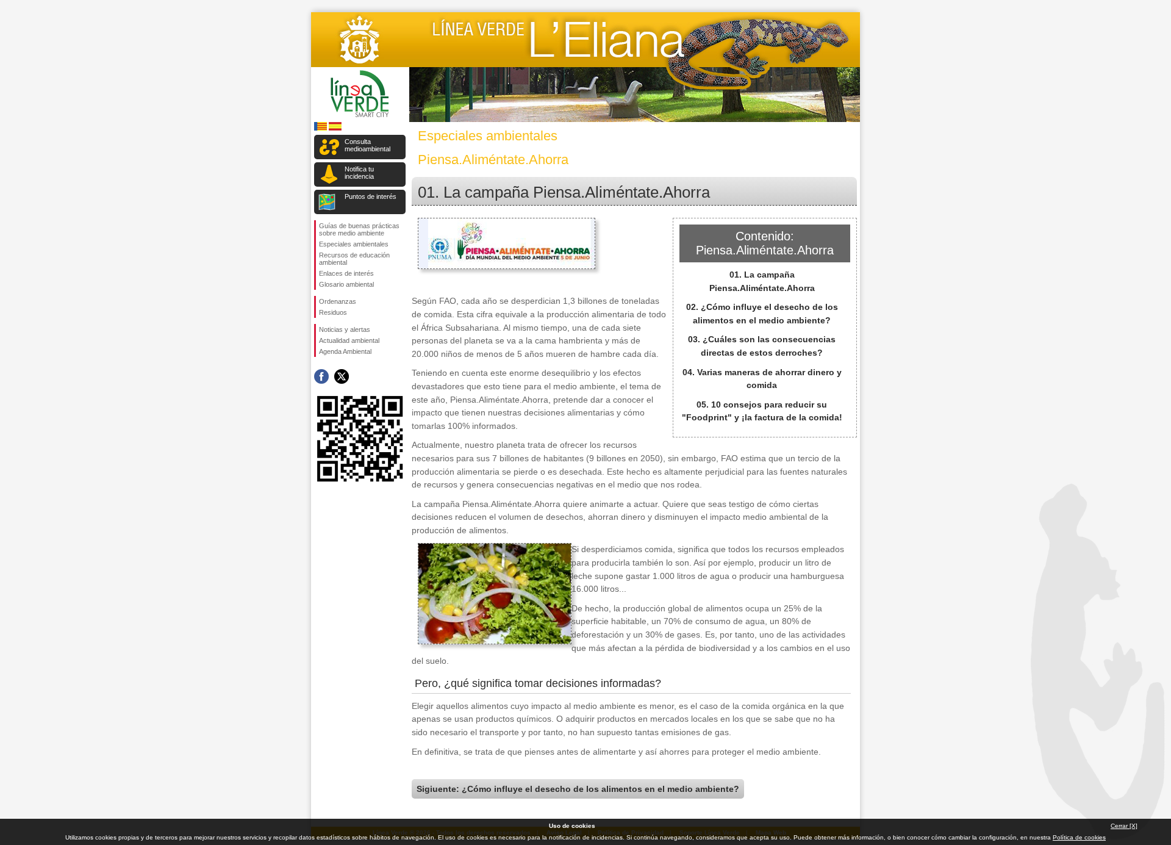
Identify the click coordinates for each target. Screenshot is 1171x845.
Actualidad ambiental (349, 340)
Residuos (333, 312)
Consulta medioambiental (367, 145)
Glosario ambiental (346, 284)
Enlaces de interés (346, 273)
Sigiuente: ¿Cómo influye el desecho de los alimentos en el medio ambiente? (578, 789)
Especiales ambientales (354, 244)
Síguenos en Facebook (321, 376)
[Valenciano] (320, 128)
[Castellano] (335, 128)
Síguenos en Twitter (341, 376)
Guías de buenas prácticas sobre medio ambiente (359, 229)
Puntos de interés (370, 196)
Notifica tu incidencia (359, 172)
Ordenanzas (337, 301)
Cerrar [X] (1124, 825)
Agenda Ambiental (345, 351)
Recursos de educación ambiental (354, 258)
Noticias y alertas (344, 329)
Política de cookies (1079, 837)
